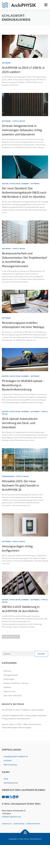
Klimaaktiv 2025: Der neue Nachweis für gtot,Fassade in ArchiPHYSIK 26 (20, 485)
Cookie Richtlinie (33, 823)
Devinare (7, 671)
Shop (6, 778)
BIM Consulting (10, 764)
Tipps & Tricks (19, 121)
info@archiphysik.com (11, 816)
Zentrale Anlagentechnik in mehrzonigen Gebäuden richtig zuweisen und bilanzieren (22, 130)
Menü (46, 5)
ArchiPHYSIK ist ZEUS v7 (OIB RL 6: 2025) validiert (23, 710)
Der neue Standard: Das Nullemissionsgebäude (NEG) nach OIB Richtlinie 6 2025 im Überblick (24, 192)
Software (6, 63)
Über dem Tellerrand (12, 695)
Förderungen (8, 476)
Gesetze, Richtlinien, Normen (15, 184)
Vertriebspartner (11, 783)
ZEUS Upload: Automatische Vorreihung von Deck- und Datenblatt (20, 423)
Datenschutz (19, 823)
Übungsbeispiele (10, 675)
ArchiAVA (8, 760)
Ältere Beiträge (11, 637)
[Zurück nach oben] (25, 833)
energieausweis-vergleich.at (16, 756)
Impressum (7, 823)
